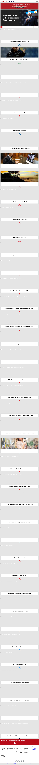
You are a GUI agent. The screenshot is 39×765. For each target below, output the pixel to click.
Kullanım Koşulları (25, 763)
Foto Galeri (26, 746)
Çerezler (19, 763)
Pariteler (21, 752)
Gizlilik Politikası (15, 763)
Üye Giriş (2, 753)
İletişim (12, 763)
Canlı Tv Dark (9, 746)
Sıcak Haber (26, 752)
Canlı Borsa (15, 746)
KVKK (22, 763)
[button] (1, 27)
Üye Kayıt (2, 755)
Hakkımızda (9, 763)
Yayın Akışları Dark (10, 748)
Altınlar (21, 746)
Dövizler (21, 748)
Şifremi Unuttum (3, 756)
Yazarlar (25, 749)
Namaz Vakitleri (15, 748)
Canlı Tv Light (3, 749)
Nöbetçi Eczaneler (10, 749)
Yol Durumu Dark (3, 748)
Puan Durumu (15, 749)
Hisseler (21, 749)
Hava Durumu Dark (4, 746)
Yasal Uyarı (30, 763)
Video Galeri (26, 748)
